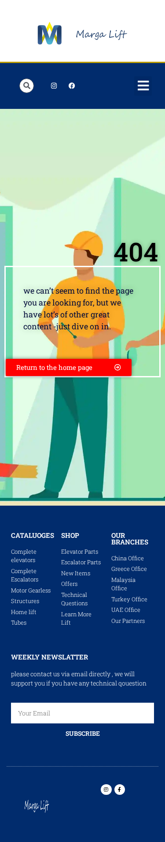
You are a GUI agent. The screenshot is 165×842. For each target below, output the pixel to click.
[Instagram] (53, 86)
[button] (143, 86)
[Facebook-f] (119, 789)
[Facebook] (71, 86)
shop (70, 535)
